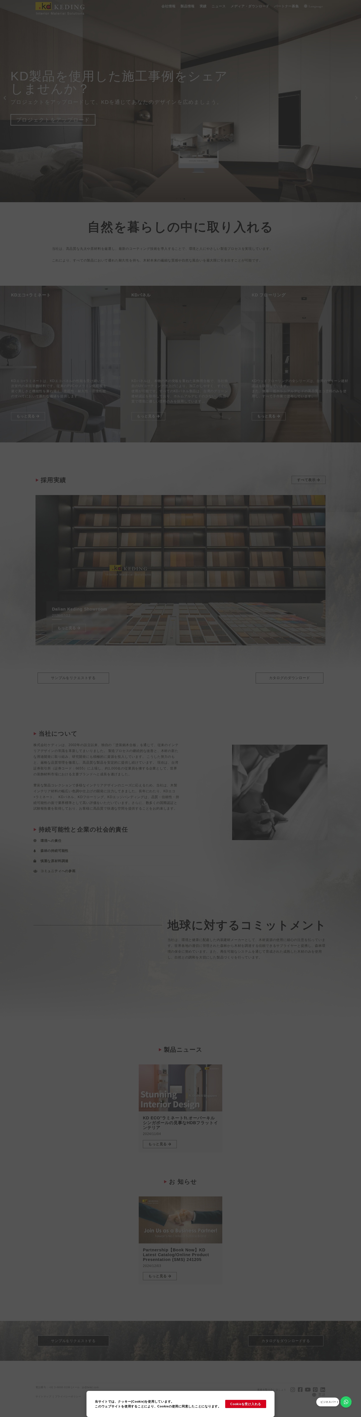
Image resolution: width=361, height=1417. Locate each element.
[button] (168, 6)
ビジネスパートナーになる (336, 1401)
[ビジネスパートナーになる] (345, 1401)
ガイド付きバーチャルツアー (52, 113)
